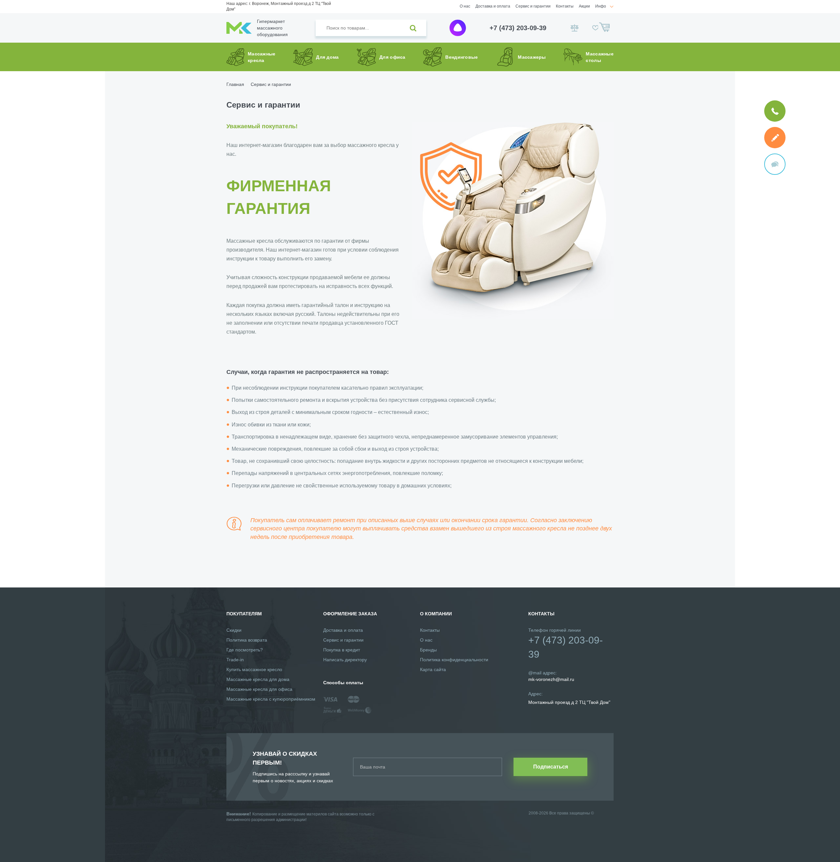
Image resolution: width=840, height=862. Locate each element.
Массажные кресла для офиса (259, 689)
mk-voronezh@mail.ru (551, 679)
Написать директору (345, 659)
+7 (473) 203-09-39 (518, 27)
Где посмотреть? (244, 649)
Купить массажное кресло (254, 669)
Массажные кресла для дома (257, 679)
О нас (465, 6)
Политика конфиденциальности (454, 659)
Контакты (565, 6)
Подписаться (550, 767)
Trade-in (235, 659)
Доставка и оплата (492, 6)
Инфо (600, 6)
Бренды (428, 649)
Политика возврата (246, 640)
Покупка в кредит (341, 649)
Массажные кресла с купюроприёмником (270, 699)
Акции (584, 6)
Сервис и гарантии (533, 6)
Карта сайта (433, 669)
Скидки (234, 630)
